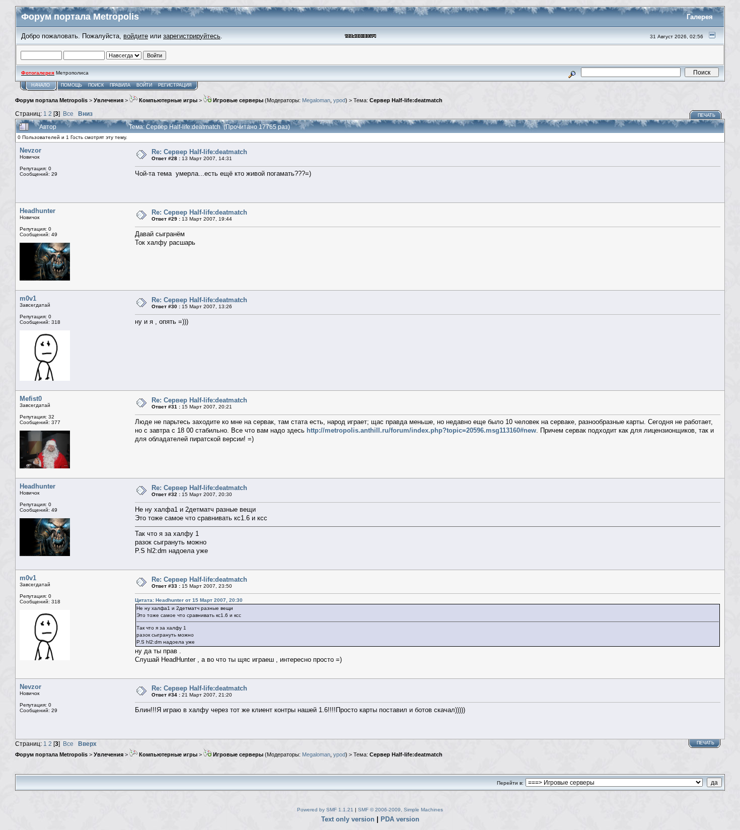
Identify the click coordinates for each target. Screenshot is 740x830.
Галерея (700, 17)
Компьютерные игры (167, 100)
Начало (40, 85)
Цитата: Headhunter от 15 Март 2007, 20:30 (189, 600)
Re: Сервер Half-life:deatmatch (199, 152)
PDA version (400, 819)
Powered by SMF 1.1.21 (325, 809)
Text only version (348, 819)
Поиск (96, 85)
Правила (120, 85)
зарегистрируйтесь (191, 36)
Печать (706, 115)
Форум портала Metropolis (51, 100)
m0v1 (28, 298)
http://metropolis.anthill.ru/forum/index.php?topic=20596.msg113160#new (421, 430)
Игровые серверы (237, 100)
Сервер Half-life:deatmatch (405, 100)
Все (68, 113)
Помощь (71, 85)
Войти (144, 85)
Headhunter (37, 211)
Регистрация (175, 85)
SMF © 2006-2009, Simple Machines (400, 809)
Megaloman (316, 100)
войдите (135, 36)
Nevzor (30, 150)
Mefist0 (31, 398)
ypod (339, 100)
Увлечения (108, 100)
